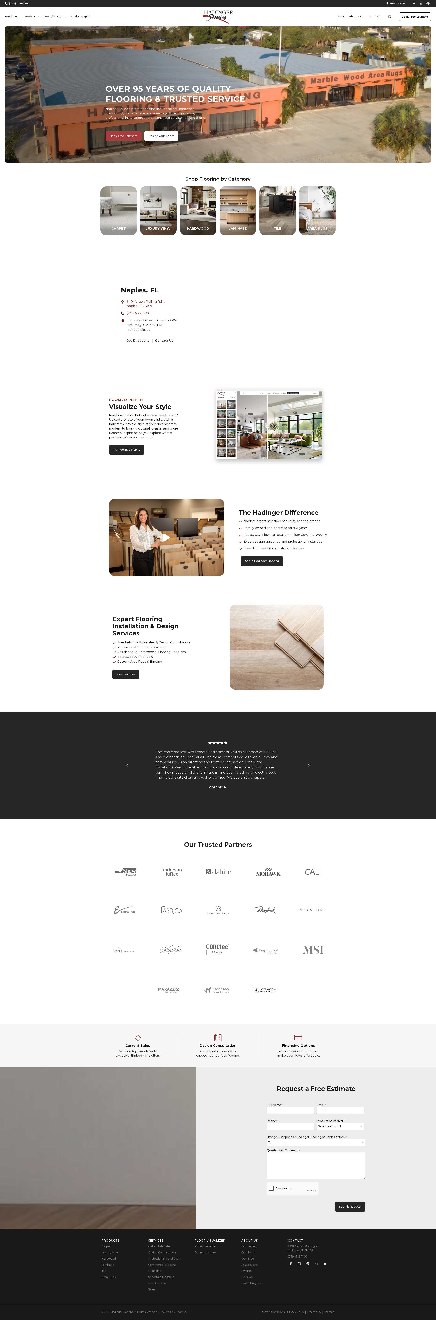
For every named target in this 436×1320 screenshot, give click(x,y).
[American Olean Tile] (218, 910)
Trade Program (81, 16)
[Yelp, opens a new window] (316, 1264)
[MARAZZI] (169, 990)
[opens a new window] (313, 3)
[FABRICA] (171, 910)
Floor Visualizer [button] (53, 16)
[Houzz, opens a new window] (325, 1264)
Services (30, 16)
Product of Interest (331, 1121)
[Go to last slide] (127, 765)
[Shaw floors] (126, 872)
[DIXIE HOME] (124, 950)
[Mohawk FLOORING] (268, 872)
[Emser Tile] (125, 910)
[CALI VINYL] (313, 872)
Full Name (275, 1105)
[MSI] (313, 950)
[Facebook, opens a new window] (414, 3)
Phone (272, 1121)
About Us (355, 16)
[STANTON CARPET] (311, 910)
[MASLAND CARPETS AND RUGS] (265, 910)
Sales (341, 16)
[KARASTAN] (171, 950)
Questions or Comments (283, 1150)
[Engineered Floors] (265, 950)
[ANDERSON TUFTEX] (171, 872)
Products (11, 16)
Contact (375, 16)
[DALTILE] (219, 872)
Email (321, 1105)
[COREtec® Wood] (217, 950)
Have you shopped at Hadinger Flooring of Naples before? (307, 1137)
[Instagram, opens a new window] (421, 3)
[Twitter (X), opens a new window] (428, 3)
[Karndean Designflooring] (216, 990)
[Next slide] (308, 765)
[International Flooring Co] (265, 990)
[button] (389, 16)
